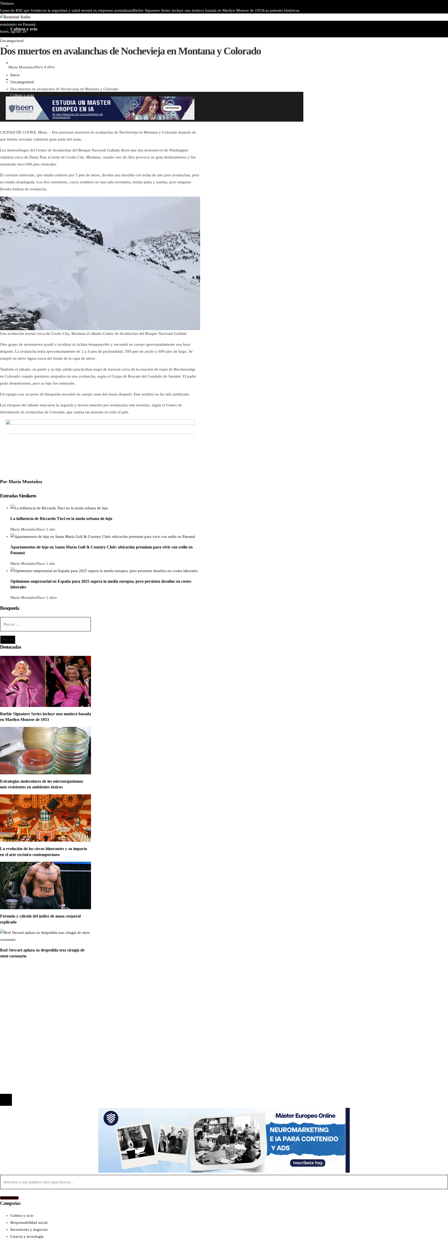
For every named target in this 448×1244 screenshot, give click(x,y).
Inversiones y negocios (29, 992)
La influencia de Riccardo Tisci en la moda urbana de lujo (61, 518)
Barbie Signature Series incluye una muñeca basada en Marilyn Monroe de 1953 (198, 10)
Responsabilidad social (28, 999)
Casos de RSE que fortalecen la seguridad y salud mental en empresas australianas (66, 10)
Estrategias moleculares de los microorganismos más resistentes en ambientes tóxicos (168, 17)
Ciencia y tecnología (27, 978)
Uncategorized (12, 41)
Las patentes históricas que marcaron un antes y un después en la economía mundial (84, 1043)
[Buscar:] (45, 624)
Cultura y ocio (21, 985)
